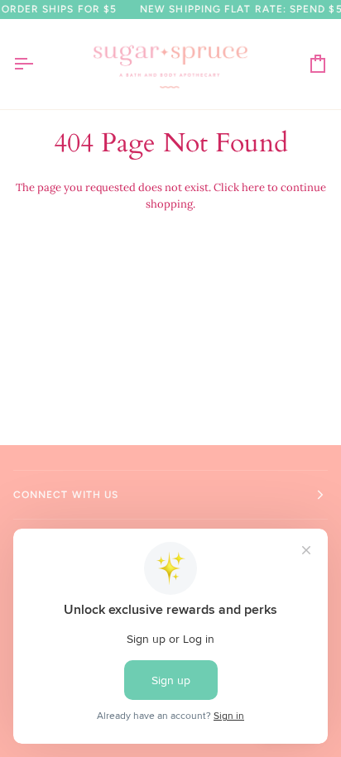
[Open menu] (38, 64)
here (253, 187)
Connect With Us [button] (65, 495)
